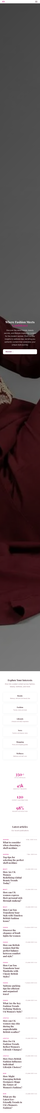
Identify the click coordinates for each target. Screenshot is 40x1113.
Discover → (9, 352)
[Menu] (36, 1)
